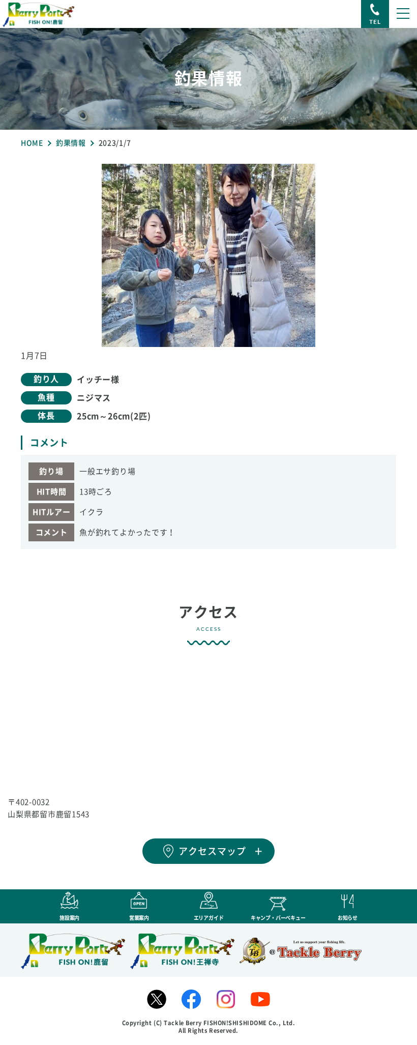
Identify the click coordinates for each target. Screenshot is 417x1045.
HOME (32, 143)
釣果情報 (71, 143)
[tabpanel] (208, 255)
